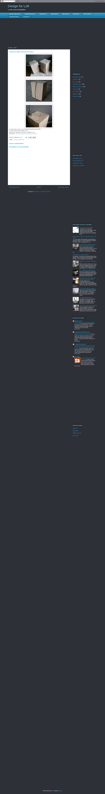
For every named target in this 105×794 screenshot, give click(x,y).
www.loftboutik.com (77, 158)
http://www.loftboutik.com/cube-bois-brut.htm (26, 133)
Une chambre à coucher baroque (80, 254)
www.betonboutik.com (78, 160)
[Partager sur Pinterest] (35, 137)
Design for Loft (18, 6)
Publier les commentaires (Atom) (42, 191)
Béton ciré (75, 428)
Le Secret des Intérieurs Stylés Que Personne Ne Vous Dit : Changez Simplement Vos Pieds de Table (84, 347)
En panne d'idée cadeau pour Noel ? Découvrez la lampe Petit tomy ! (88, 245)
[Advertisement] (39, 34)
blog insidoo (75, 435)
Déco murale (65, 14)
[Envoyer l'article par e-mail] (26, 137)
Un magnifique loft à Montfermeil (87, 270)
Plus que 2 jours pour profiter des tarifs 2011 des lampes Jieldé (87, 279)
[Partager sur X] (32, 137)
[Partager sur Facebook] (34, 137)
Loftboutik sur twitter (77, 163)
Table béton (75, 430)
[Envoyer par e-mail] (29, 137)
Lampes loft (76, 14)
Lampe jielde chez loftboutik (86, 227)
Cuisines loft (26, 16)
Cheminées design (14, 16)
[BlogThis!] (31, 137)
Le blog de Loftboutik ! (80, 344)
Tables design (54, 14)
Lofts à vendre (87, 14)
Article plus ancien (63, 187)
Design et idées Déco (15, 14)
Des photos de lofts (29, 14)
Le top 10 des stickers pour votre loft (88, 305)
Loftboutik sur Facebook (78, 165)
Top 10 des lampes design (85, 297)
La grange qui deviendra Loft (81, 332)
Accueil (39, 187)
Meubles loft (43, 14)
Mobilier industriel (77, 433)
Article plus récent (14, 187)
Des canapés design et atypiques (87, 288)
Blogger (60, 790)
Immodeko (77, 356)
